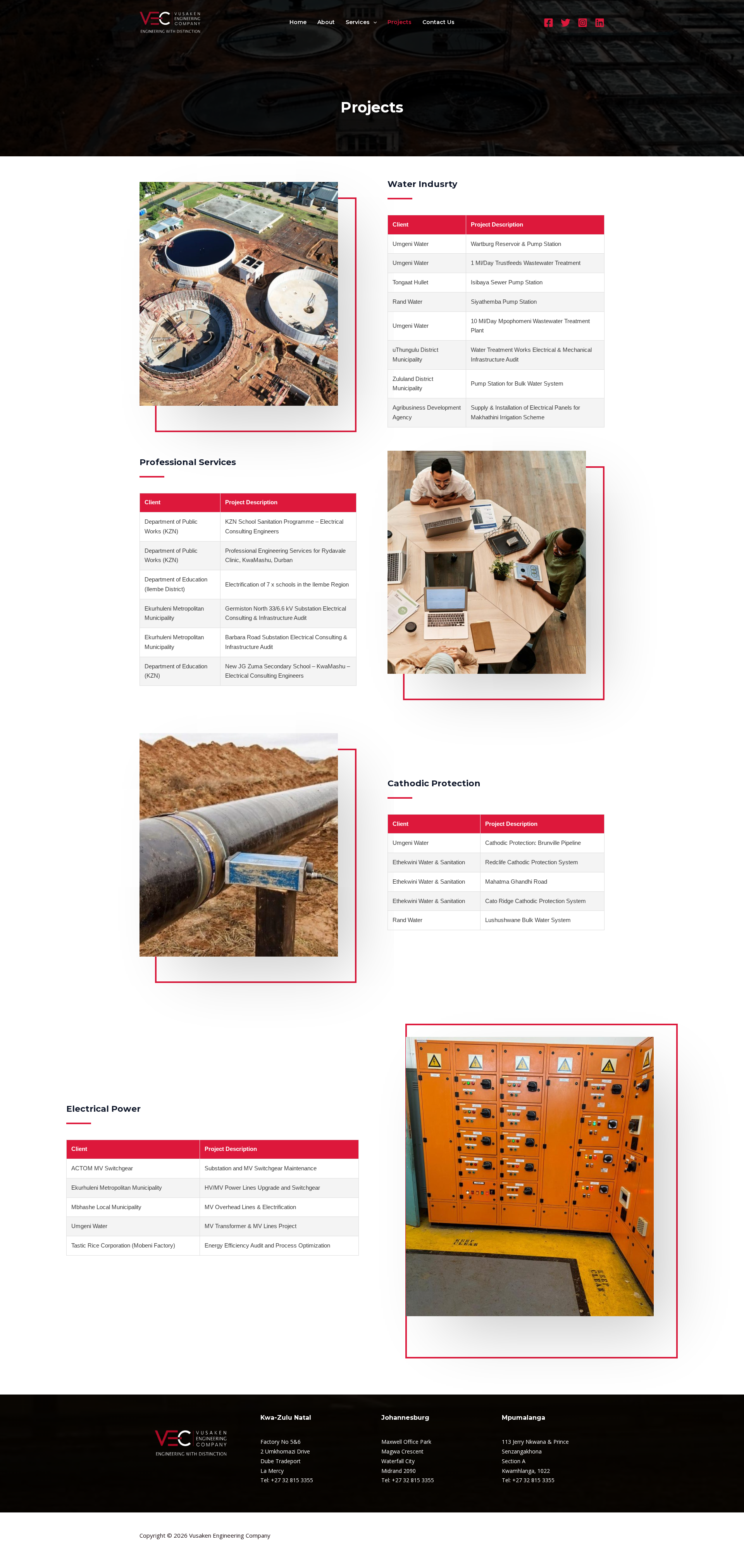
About (326, 22)
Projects (400, 22)
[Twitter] (565, 23)
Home (298, 22)
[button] (373, 22)
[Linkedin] (599, 23)
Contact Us (438, 22)
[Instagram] (582, 23)
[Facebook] (548, 23)
